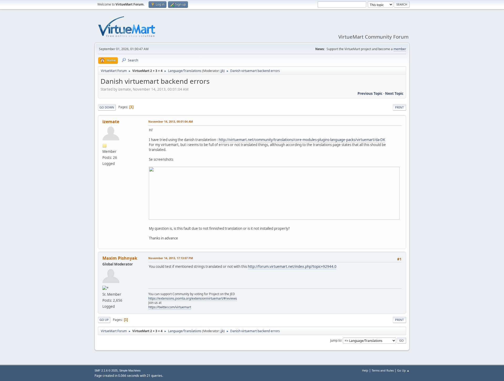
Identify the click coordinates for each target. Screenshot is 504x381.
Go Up (104, 320)
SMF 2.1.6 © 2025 (106, 370)
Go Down (106, 107)
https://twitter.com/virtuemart (169, 307)
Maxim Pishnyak (119, 258)
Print (399, 107)
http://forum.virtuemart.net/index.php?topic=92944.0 (292, 266)
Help (365, 370)
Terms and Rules (383, 370)
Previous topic (370, 93)
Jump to (335, 340)
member (399, 49)
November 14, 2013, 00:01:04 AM (170, 121)
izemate (110, 121)
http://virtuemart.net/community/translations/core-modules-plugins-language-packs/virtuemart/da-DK (302, 139)
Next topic (394, 93)
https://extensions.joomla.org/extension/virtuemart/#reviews (192, 298)
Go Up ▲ (403, 370)
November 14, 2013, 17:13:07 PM (170, 258)
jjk (222, 71)
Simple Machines (130, 370)
